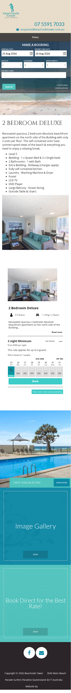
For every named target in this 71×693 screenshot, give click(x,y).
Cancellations (61, 88)
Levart (41, 686)
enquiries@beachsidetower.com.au (42, 29)
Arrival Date (7, 48)
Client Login (62, 85)
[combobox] (11, 65)
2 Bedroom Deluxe (24, 308)
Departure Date (42, 48)
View (35, 554)
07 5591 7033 (49, 24)
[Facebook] (29, 652)
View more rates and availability (47, 391)
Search (9, 86)
